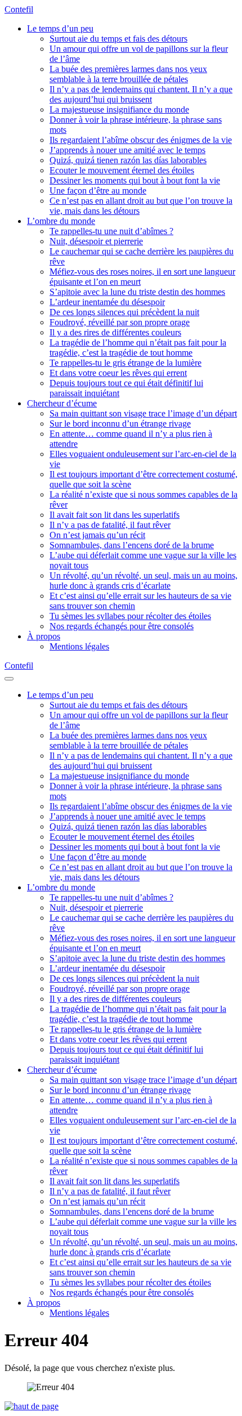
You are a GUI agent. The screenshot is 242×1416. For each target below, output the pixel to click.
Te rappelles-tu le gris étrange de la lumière (125, 363)
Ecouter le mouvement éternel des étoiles (122, 170)
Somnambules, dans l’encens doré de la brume (132, 545)
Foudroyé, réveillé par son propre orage (120, 322)
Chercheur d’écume (62, 403)
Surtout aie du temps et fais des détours (118, 38)
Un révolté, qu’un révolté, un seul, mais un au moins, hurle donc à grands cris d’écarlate (143, 580)
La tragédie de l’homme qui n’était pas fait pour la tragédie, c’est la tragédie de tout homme (138, 347)
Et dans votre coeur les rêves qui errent (118, 373)
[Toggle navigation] (9, 678)
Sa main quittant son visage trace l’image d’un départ (143, 413)
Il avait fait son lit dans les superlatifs (115, 514)
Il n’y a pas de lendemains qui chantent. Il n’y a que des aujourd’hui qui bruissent (141, 94)
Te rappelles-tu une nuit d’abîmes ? (111, 231)
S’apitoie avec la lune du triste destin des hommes (137, 292)
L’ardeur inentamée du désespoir (107, 302)
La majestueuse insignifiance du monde (119, 109)
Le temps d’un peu (60, 28)
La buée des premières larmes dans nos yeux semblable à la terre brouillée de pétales (128, 74)
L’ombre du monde (61, 221)
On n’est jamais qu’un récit (97, 535)
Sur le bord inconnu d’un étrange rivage (120, 423)
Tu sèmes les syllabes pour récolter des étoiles (130, 616)
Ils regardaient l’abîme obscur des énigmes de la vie (141, 140)
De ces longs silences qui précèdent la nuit (124, 312)
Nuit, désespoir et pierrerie (96, 241)
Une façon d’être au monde (98, 190)
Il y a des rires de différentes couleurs (115, 332)
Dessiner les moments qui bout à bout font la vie (135, 180)
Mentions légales (79, 646)
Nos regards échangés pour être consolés (122, 626)
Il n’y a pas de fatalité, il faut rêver (110, 525)
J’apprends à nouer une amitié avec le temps (127, 150)
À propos (43, 636)
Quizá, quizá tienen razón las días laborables (128, 160)
